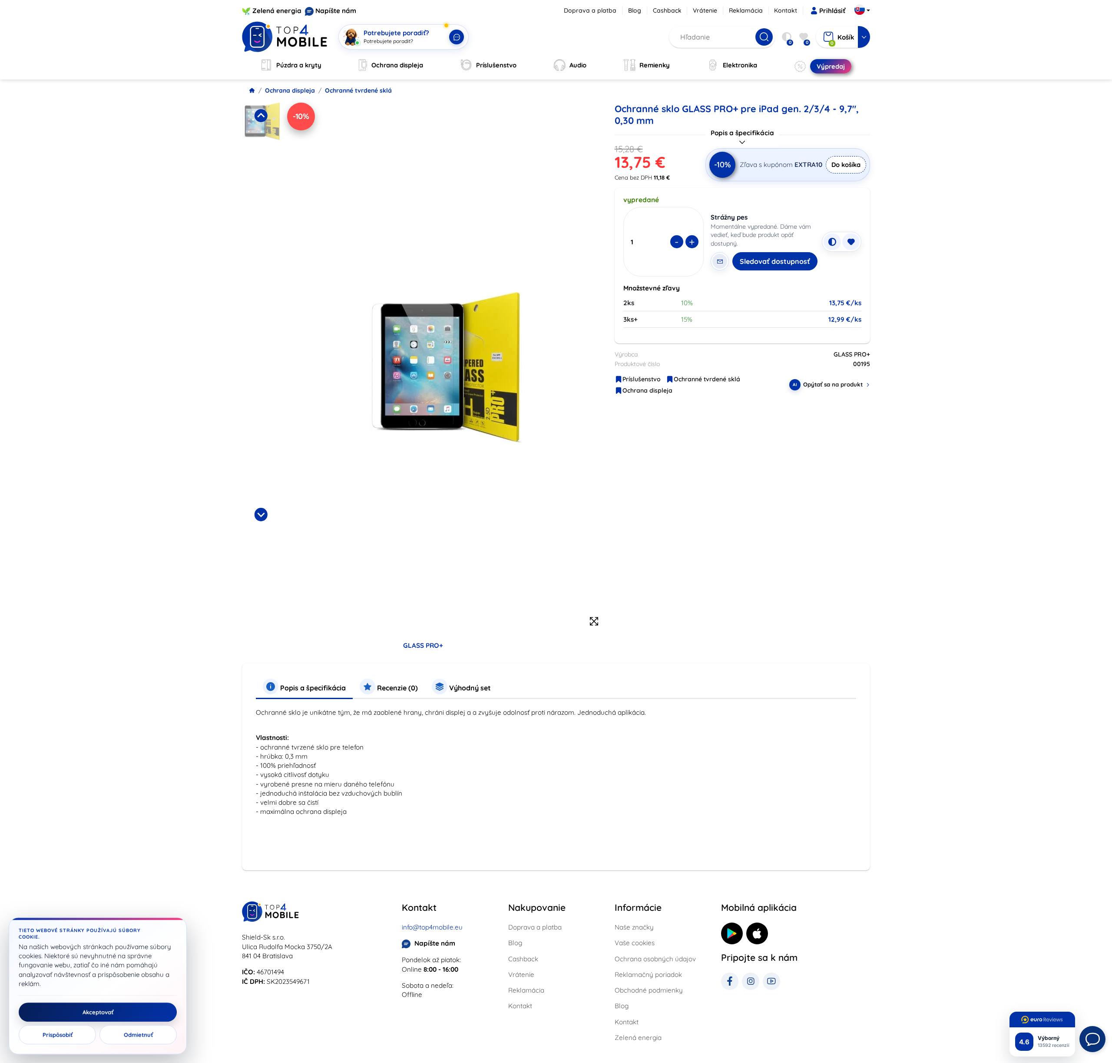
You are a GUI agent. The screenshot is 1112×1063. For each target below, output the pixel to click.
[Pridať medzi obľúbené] (851, 241)
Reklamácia (746, 10)
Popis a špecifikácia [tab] (312, 687)
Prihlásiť (832, 11)
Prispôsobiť (58, 1034)
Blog (634, 10)
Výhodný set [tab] (469, 687)
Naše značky (634, 927)
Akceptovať (98, 1012)
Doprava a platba (590, 10)
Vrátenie (705, 10)
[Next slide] (261, 514)
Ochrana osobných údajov (655, 959)
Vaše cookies (635, 943)
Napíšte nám (335, 11)
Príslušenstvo (641, 379)
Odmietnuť (138, 1034)
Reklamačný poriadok (648, 974)
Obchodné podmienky (649, 990)
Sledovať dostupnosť (775, 261)
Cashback (667, 10)
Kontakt (785, 10)
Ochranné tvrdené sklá (358, 90)
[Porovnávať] (832, 241)
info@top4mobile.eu (432, 927)
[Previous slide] (261, 115)
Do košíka (845, 164)
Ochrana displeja (290, 90)
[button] (261, 143)
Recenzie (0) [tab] (396, 687)
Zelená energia (276, 11)
